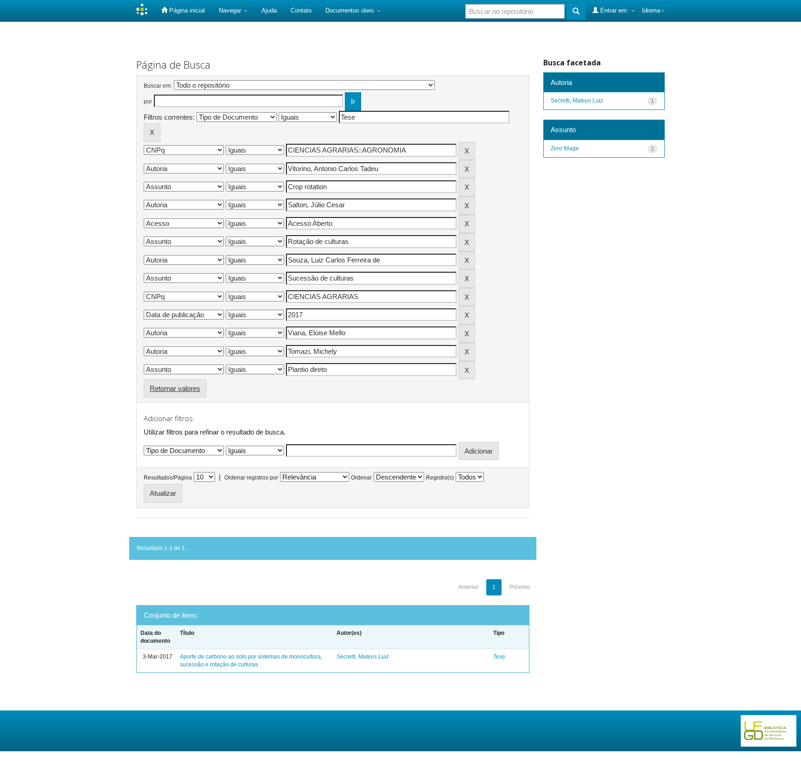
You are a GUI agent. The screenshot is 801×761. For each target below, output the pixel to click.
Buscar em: (158, 86)
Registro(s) (440, 477)
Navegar (231, 10)
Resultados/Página (168, 477)
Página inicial (186, 10)
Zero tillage (565, 148)
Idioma (651, 10)
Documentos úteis (350, 10)
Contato (301, 10)
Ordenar (361, 477)
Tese (499, 656)
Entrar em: (614, 10)
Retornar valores (175, 388)
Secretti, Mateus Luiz (363, 656)
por (148, 101)
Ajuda (269, 10)
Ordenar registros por (251, 477)
